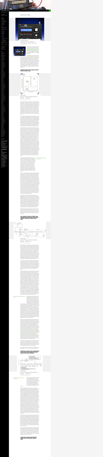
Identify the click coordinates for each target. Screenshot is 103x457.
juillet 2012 (2, 101)
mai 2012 (2, 103)
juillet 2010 (2, 124)
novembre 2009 (3, 132)
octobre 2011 (2, 110)
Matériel (25, 40)
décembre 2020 (3, 55)
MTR (4, 156)
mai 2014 (2, 80)
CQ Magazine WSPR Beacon (36, 10)
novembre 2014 (3, 74)
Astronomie (2, 19)
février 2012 (2, 106)
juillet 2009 (2, 136)
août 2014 (2, 77)
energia (4, 144)
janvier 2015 (2, 72)
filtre (37, 216)
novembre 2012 (3, 97)
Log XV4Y (31, 10)
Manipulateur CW (3, 154)
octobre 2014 (2, 75)
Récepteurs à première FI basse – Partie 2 (29, 240)
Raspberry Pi (2, 158)
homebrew (3, 146)
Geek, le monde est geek (3, 27)
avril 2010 (2, 127)
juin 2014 (2, 79)
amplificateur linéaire (3, 140)
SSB (3, 159)
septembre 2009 (3, 134)
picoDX (41, 10)
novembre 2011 (3, 109)
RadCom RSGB (22, 218)
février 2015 (2, 71)
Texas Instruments (3, 160)
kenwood (3, 149)
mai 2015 (2, 68)
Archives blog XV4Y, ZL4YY (5, 10)
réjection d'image (27, 218)
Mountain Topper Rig (4, 38)
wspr (2, 166)
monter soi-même (4, 155)
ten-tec (35, 218)
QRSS (6, 157)
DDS (3, 142)
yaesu (4, 166)
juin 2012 (2, 102)
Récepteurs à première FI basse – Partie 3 (29, 97)
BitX (2, 37)
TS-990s (3, 165)
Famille (2, 26)
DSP (4, 142)
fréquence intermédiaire (24, 217)
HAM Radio (22, 40)
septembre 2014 (3, 76)
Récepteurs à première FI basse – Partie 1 (29, 373)
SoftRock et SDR (3, 40)
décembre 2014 (3, 73)
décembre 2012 (3, 96)
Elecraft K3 (33, 216)
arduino (2, 141)
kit (6, 149)
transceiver (3, 161)
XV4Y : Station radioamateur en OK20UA (4, 14)
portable (6, 156)
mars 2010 (2, 128)
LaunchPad (2, 153)
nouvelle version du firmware (34, 56)
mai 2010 (2, 126)
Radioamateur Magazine (4, 42)
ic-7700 (31, 217)
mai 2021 (2, 54)
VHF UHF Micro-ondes (4, 44)
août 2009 (2, 135)
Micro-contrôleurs (3, 46)
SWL (2, 43)
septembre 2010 (3, 122)
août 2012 (2, 100)
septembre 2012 (3, 99)
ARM (5, 141)
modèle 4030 (33, 50)
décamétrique (3, 143)
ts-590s (3, 164)
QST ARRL (37, 217)
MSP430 (2, 156)
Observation (3, 24)
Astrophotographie (4, 21)
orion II (34, 217)
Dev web (2, 28)
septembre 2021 (3, 53)
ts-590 (21, 219)
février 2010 (2, 129)
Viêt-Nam (2, 48)
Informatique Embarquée (4, 29)
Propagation (3, 41)
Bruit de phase (24, 216)
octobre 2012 (2, 98)
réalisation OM (6, 158)
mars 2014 (2, 82)
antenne (7, 140)
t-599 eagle (32, 218)
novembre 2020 (3, 56)
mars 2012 (2, 105)
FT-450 (28, 217)
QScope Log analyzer (45, 10)
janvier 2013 (2, 95)
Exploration (3, 22)
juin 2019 (2, 57)
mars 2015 (2, 70)
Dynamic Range (29, 216)
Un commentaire (28, 99)
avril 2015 (2, 69)
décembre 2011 (3, 108)
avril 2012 (2, 104)
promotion (2, 157)
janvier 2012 (2, 107)
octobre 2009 (2, 133)
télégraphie (6, 165)
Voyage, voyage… (3, 49)
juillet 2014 (2, 78)
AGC (21, 216)
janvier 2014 (2, 84)
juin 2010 (2, 125)
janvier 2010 (2, 130)
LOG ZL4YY (28, 10)
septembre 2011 (3, 111)
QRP (27, 40)
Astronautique (3, 20)
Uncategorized (2, 47)
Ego (1, 25)
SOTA (1, 159)
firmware (2, 145)
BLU (1, 142)
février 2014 (2, 83)
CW (20, 40)
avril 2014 (2, 81)
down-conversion (23, 437)
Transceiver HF (3, 162)
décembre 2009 (3, 131)
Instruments (3, 23)
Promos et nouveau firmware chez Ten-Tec (28, 42)
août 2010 (2, 123)
